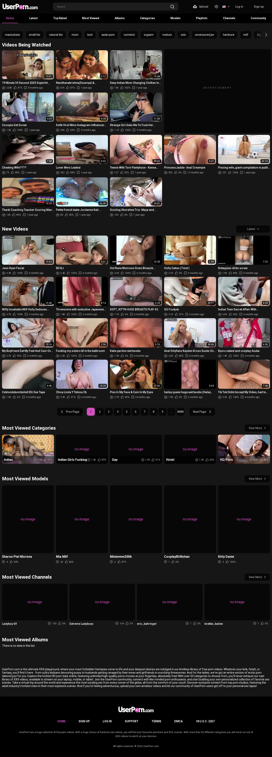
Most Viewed (90, 18)
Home (10, 18)
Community (258, 18)
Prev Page (72, 411)
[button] (262, 34)
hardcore (228, 34)
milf (245, 34)
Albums (120, 18)
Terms (156, 721)
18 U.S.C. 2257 (205, 721)
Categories (147, 18)
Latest (33, 18)
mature (167, 34)
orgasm (149, 34)
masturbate (12, 34)
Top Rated (60, 18)
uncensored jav (204, 34)
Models (175, 18)
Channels (229, 18)
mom (75, 34)
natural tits (56, 34)
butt (90, 34)
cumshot (129, 34)
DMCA (178, 721)
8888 (180, 411)
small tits (34, 34)
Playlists (201, 18)
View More (255, 428)
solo (183, 34)
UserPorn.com (151, 746)
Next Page (199, 411)
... (171, 411)
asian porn (108, 34)
